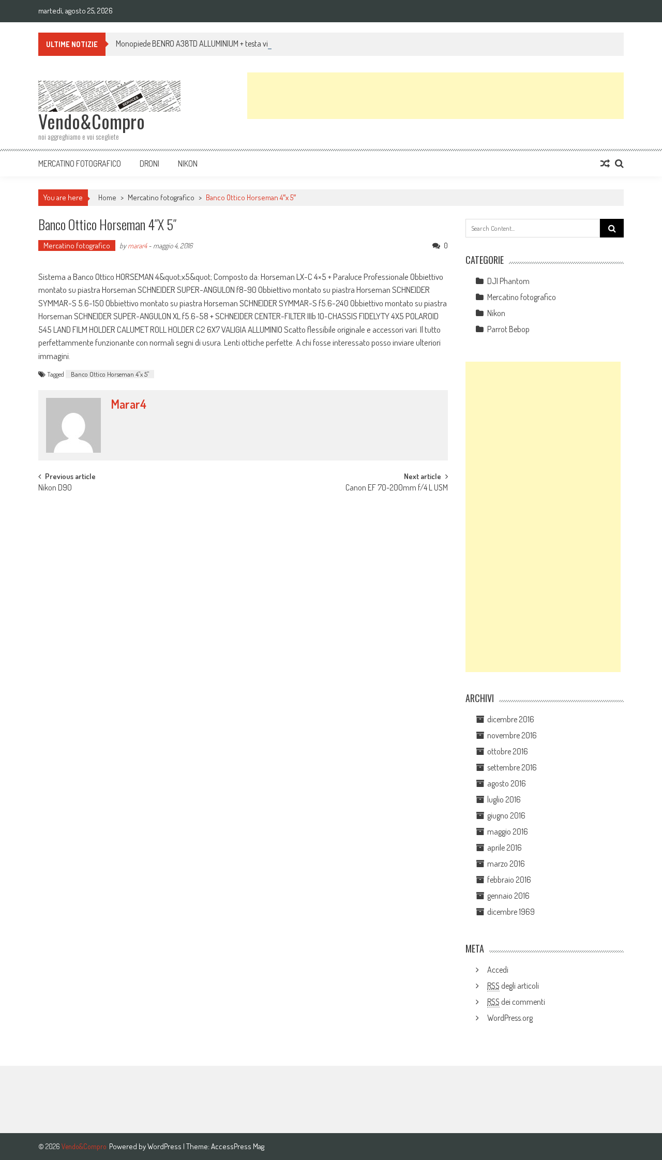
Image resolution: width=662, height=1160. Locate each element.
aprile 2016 (504, 847)
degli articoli (513, 985)
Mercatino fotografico (79, 163)
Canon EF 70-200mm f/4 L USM (396, 488)
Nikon (188, 163)
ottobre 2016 (507, 751)
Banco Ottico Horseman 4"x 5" (110, 374)
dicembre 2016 (510, 719)
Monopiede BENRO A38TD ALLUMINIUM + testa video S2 (203, 43)
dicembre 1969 (511, 911)
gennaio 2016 (508, 895)
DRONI (149, 163)
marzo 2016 (506, 863)
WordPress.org (510, 1018)
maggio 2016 (507, 831)
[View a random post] (605, 163)
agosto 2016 (506, 783)
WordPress (165, 1146)
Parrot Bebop (508, 329)
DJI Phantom (508, 281)
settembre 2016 (512, 767)
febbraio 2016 (509, 879)
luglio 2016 (504, 799)
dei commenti (516, 1002)
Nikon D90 (55, 488)
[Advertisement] (435, 95)
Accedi (497, 969)
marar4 (137, 245)
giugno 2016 (506, 815)
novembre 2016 (512, 735)
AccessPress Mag (237, 1146)
